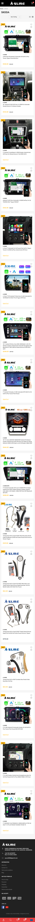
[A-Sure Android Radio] (18, 3)
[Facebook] (3, 907)
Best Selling (14, 17)
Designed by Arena (24, 913)
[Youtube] (7, 907)
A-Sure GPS (6, 485)
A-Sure (5, 54)
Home (1, 8)
